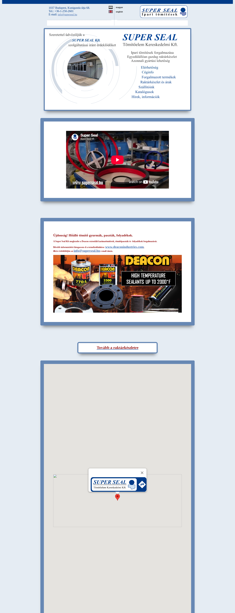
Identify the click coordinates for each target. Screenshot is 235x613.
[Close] (142, 472)
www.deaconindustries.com (124, 247)
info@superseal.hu (67, 14)
